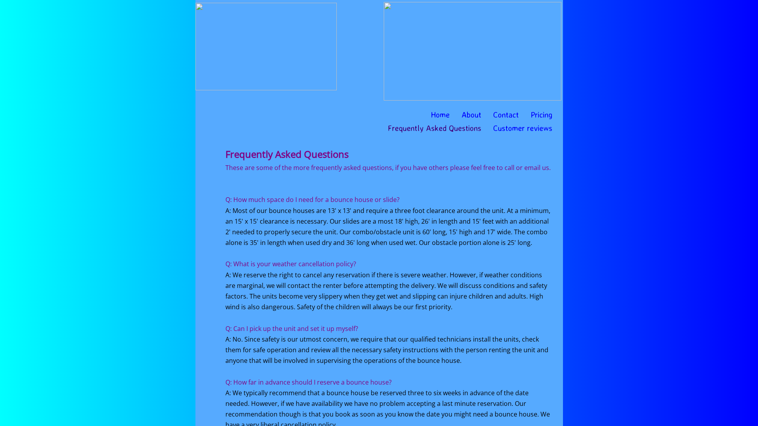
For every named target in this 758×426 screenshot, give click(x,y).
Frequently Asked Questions (434, 128)
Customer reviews (522, 128)
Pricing (541, 115)
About (471, 115)
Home (440, 115)
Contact (506, 115)
